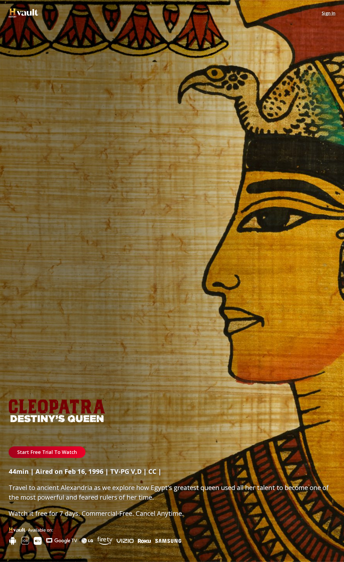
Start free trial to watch (47, 452)
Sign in (328, 13)
